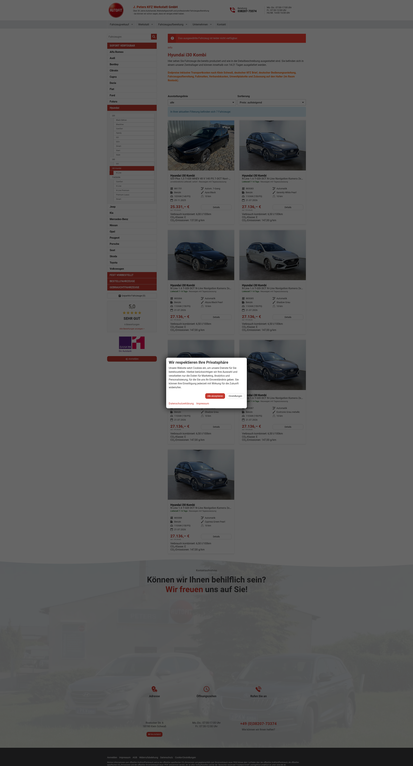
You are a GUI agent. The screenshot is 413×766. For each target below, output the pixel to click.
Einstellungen (235, 396)
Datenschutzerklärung (181, 403)
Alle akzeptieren (215, 396)
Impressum (202, 403)
